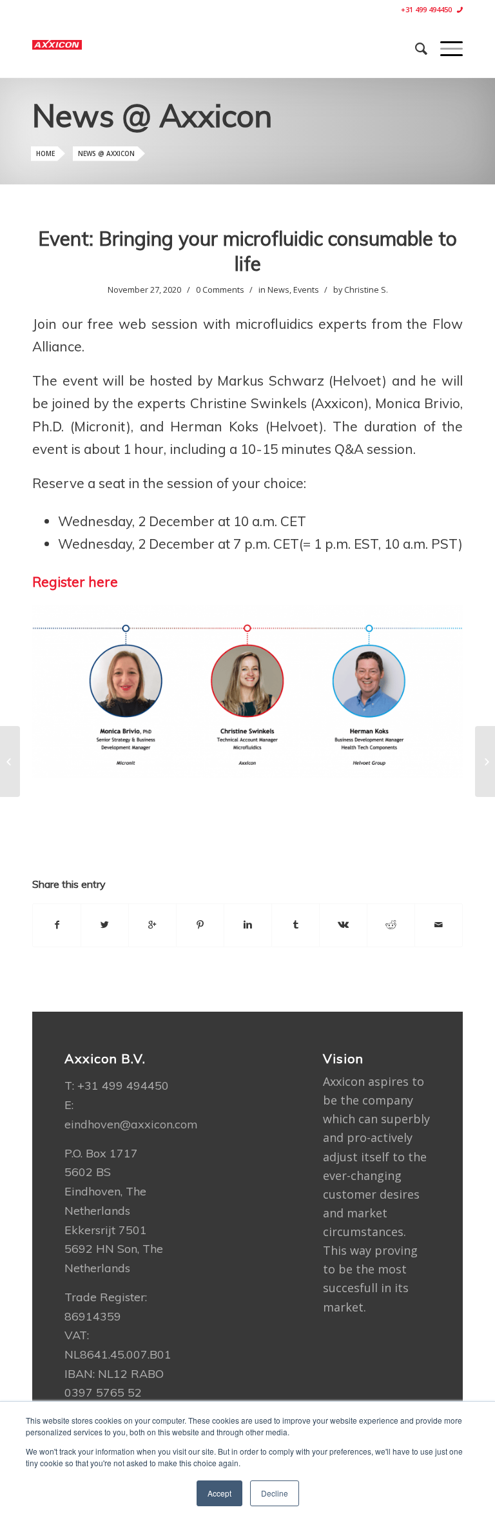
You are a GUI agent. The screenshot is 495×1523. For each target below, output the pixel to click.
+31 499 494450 (426, 9)
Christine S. (366, 289)
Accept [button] (219, 1493)
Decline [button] (274, 1493)
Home (45, 153)
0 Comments (220, 289)
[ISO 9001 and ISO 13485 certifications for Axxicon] (10, 761)
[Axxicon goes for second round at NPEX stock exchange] (485, 761)
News (278, 289)
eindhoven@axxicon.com (131, 1124)
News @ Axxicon (106, 153)
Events (306, 289)
